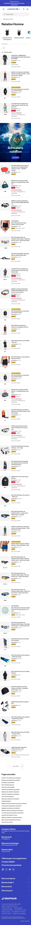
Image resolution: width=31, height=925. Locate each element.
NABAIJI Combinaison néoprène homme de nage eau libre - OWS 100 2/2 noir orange (20, 73)
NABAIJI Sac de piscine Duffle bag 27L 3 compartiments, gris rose (20, 391)
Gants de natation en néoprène (10, 794)
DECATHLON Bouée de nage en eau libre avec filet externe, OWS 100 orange (20, 411)
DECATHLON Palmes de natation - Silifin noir (20, 495)
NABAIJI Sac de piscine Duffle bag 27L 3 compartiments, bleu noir (20, 182)
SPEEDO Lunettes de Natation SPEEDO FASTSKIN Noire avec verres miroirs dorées (19, 290)
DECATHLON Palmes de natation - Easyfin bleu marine (20, 717)
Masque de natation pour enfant (11, 780)
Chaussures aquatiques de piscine (11, 806)
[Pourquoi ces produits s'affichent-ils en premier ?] (2, 52)
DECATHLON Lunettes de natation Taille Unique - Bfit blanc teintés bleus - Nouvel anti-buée (20, 624)
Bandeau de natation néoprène (10, 792)
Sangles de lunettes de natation (11, 808)
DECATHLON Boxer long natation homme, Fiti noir (20, 357)
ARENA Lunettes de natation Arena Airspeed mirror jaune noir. (19, 427)
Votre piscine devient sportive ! (7, 38)
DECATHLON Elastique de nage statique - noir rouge (20, 446)
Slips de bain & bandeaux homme (11, 819)
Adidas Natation (6, 801)
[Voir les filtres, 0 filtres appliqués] (4, 48)
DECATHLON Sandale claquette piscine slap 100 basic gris (20, 254)
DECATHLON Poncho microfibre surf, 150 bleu (20, 639)
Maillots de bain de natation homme (12, 817)
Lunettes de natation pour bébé (10, 789)
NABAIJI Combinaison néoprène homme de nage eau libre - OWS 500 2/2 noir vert (20, 528)
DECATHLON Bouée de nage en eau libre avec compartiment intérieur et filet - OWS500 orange (20, 168)
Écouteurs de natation (8, 782)
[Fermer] (28, 3)
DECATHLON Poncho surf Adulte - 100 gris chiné (20, 732)
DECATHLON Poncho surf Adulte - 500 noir (20, 341)
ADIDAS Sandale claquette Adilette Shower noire (18, 748)
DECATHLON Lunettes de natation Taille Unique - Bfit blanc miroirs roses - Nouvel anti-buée (20, 239)
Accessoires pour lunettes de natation (12, 812)
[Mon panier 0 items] (27, 9)
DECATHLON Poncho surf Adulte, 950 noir (20, 672)
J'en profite (15, 157)
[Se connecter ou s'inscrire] (24, 9)
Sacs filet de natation (8, 796)
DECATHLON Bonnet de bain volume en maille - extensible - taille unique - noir (20, 688)
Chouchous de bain (7, 822)
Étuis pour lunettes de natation (10, 799)
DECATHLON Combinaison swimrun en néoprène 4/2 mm (19, 326)
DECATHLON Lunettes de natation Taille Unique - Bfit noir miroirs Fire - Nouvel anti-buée (20, 575)
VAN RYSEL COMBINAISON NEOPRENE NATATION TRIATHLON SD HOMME (20, 57)
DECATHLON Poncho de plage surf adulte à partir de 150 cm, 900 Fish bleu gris (19, 463)
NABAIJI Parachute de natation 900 (20, 702)
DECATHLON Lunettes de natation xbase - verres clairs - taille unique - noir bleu (20, 513)
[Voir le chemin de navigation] (2, 19)
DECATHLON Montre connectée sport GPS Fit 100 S (20, 90)
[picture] (5, 60)
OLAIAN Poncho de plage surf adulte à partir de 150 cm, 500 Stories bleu (19, 270)
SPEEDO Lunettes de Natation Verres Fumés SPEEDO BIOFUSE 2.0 (20, 202)
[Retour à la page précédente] (9, 766)
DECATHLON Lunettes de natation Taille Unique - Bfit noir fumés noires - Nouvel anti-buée (20, 558)
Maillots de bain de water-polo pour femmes (14, 803)
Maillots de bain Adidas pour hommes (12, 810)
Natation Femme (19, 37)
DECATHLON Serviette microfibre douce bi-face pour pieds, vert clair (20, 609)
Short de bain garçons (8, 785)
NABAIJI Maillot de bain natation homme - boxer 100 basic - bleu (20, 544)
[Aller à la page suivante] (22, 766)
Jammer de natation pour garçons (11, 778)
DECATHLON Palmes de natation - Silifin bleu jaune (20, 655)
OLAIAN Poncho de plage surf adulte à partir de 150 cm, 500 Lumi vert (19, 105)
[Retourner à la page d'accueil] (13, 9)
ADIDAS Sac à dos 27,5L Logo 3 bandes (19, 477)
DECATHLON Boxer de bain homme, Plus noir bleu (18, 223)
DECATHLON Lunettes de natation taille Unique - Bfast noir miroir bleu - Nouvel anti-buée (20, 591)
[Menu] (3, 9)
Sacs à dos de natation (8, 787)
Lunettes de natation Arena (9, 815)
